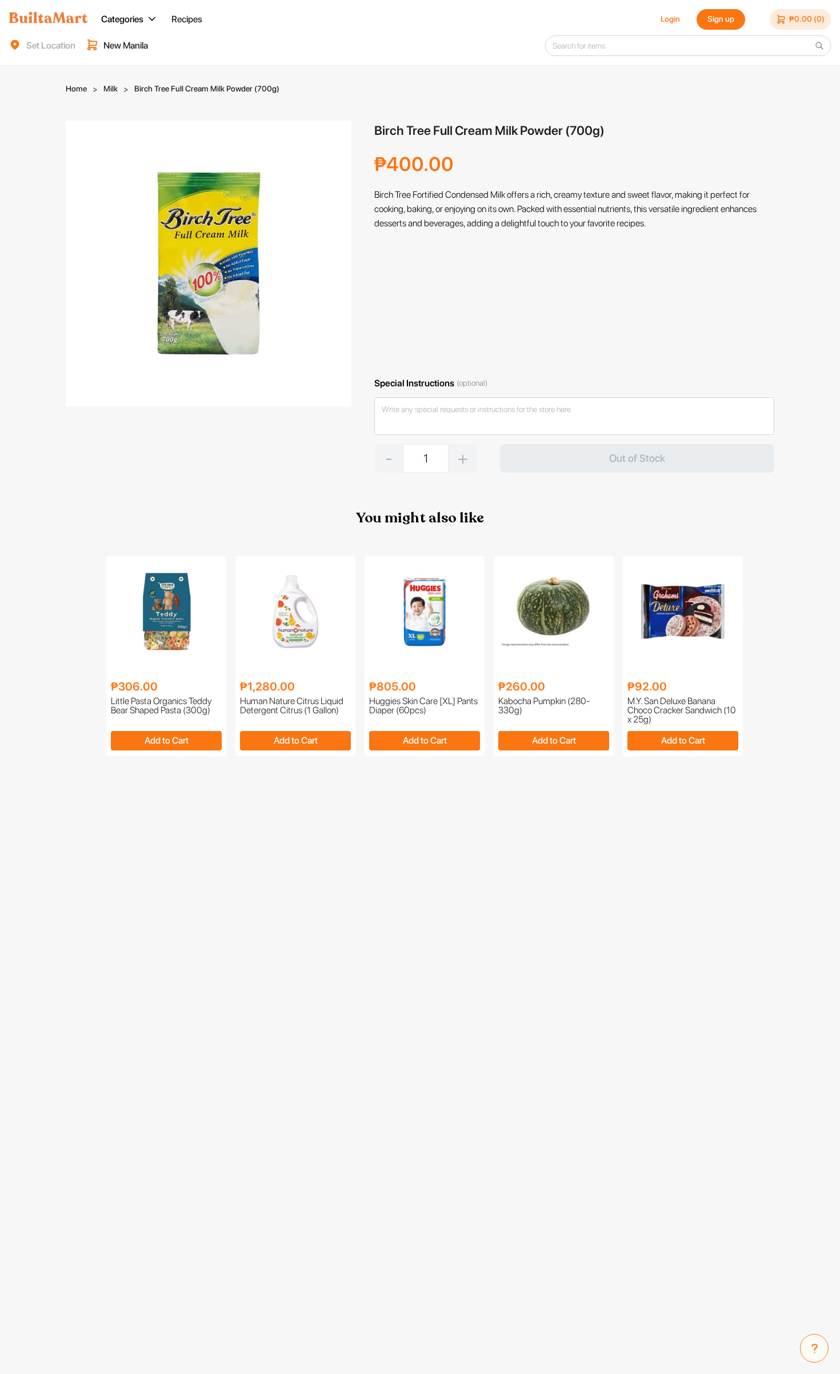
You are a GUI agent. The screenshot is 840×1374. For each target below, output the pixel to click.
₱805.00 (392, 686)
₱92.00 (647, 686)
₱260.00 (521, 686)
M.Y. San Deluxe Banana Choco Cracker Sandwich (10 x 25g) (681, 710)
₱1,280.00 (267, 686)
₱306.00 (134, 686)
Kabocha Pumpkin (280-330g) (544, 706)
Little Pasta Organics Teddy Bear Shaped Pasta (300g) (161, 706)
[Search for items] (819, 46)
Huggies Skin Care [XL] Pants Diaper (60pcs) (423, 706)
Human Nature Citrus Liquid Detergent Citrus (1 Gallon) (291, 706)
